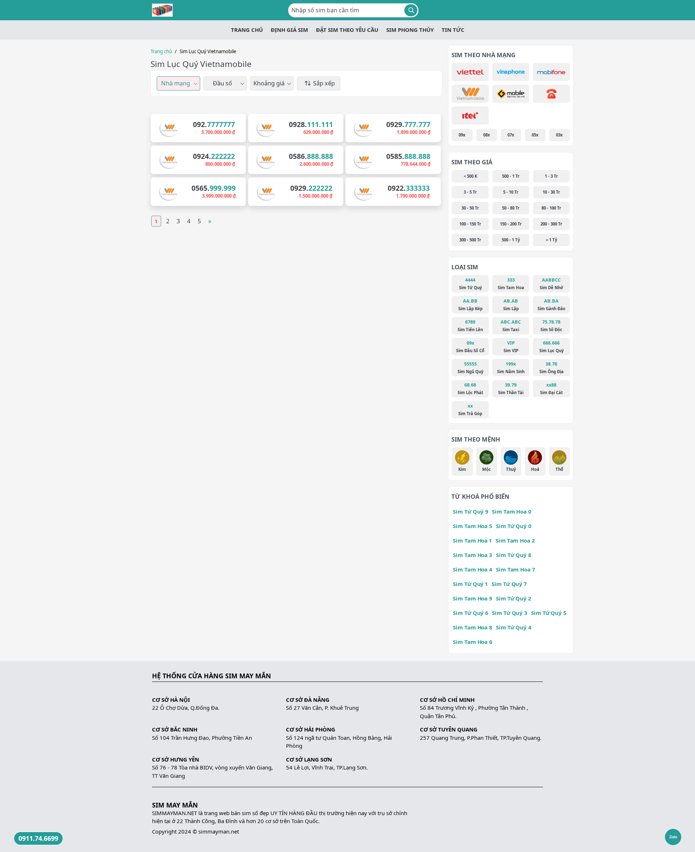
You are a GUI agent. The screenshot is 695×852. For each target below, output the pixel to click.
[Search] (410, 10)
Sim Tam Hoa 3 (472, 554)
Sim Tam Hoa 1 (472, 540)
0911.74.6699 (38, 838)
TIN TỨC (453, 29)
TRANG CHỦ (247, 29)
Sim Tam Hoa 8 (472, 627)
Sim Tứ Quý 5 (548, 612)
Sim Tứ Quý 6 (470, 612)
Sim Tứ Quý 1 (470, 583)
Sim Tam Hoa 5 (472, 526)
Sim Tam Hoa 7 (515, 569)
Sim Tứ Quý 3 (509, 612)
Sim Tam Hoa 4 (472, 569)
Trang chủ (161, 51)
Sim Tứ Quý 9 (470, 511)
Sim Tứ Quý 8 (513, 554)
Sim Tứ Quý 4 (513, 627)
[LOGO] (162, 10)
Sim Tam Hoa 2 (515, 540)
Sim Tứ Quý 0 (513, 526)
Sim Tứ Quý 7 (509, 583)
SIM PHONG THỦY (410, 29)
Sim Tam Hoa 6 (472, 641)
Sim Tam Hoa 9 (472, 598)
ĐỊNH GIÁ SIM (289, 29)
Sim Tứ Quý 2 (513, 598)
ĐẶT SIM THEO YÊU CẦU (347, 29)
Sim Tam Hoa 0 (511, 511)
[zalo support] (673, 837)
